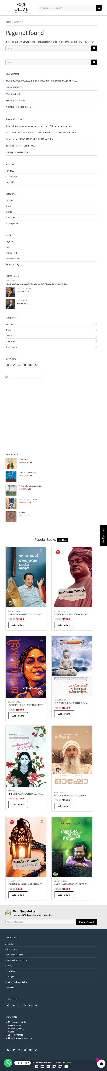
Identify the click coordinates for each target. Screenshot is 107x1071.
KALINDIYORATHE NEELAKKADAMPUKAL (34, 139)
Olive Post (10, 217)
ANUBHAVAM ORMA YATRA (18, 611)
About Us (9, 944)
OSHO (62, 792)
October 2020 (11, 176)
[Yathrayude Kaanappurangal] (11, 490)
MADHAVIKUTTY (14, 702)
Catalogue (9, 976)
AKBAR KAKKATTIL (14, 87)
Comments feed (12, 258)
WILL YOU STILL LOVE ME (28, 499)
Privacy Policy (11, 949)
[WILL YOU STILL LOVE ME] (11, 503)
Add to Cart (18, 625)
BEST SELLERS (13, 791)
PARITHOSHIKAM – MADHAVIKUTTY (25, 705)
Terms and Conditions (14, 954)
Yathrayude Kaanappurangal (30, 486)
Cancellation (10, 971)
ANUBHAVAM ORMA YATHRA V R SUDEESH (74, 884)
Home (8, 21)
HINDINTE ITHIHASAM (25, 145)
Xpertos (69, 1062)
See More (63, 540)
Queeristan (23, 459)
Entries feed (11, 252)
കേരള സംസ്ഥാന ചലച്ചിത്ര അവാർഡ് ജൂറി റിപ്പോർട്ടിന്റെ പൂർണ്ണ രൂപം (41, 80)
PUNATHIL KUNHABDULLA (18, 107)
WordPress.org (12, 264)
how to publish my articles (16, 982)
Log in (8, 247)
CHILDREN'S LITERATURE (63, 611)
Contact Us (9, 987)
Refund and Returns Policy (16, 960)
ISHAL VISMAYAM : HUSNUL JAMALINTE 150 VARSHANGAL (53, 132)
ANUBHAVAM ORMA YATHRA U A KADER (27, 614)
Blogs (8, 206)
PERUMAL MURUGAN (15, 100)
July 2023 (9, 170)
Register (9, 241)
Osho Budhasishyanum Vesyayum (70, 795)
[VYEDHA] (11, 516)
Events (8, 211)
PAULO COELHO (13, 93)
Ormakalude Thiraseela (28, 472)
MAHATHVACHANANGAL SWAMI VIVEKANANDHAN (78, 614)
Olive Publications (14, 126)
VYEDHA (22, 512)
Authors (9, 200)
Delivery (8, 965)
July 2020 (9, 182)
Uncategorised (12, 223)
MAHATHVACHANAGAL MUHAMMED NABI (27, 884)
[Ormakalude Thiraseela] (11, 476)
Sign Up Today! (86, 921)
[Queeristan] (11, 463)
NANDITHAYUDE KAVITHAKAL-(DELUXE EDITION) (31, 793)
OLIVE (56, 792)
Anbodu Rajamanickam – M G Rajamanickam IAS (49, 126)
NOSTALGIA (22, 152)
